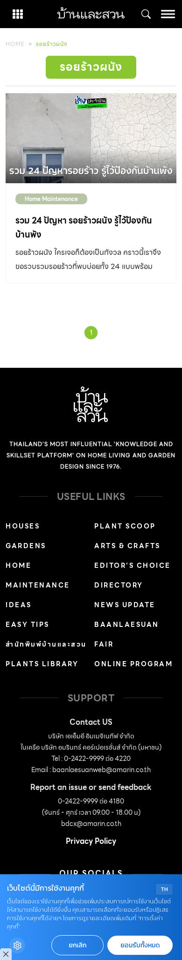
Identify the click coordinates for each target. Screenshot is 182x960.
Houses (23, 526)
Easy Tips (27, 624)
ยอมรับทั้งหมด (140, 945)
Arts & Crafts (127, 546)
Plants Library (42, 664)
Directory (118, 585)
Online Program (133, 664)
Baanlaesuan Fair (126, 634)
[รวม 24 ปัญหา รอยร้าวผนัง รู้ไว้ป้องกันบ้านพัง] (91, 138)
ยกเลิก (77, 945)
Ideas (19, 605)
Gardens (26, 546)
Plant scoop (125, 526)
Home (15, 43)
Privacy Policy (91, 841)
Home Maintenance (51, 198)
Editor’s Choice (132, 565)
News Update (124, 605)
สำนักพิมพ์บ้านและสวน (46, 644)
